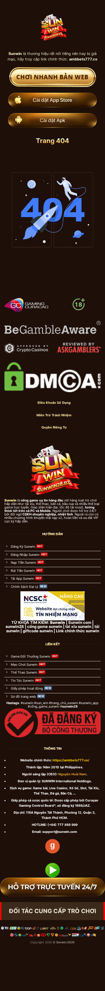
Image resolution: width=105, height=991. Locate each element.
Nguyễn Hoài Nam (72, 774)
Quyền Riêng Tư (54, 427)
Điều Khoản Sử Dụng (54, 403)
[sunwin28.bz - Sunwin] (52, 25)
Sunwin (61, 942)
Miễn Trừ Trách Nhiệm (53, 415)
